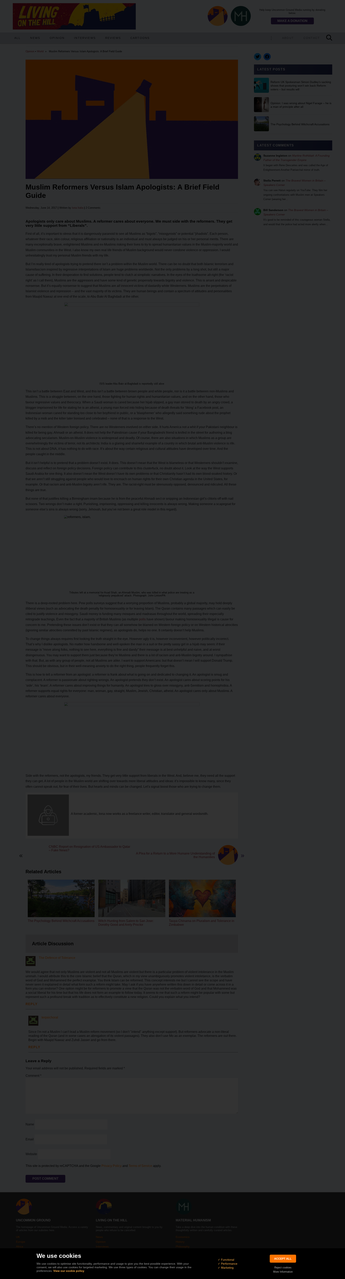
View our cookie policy (68, 1270)
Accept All (283, 1258)
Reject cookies (282, 1267)
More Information (283, 1271)
